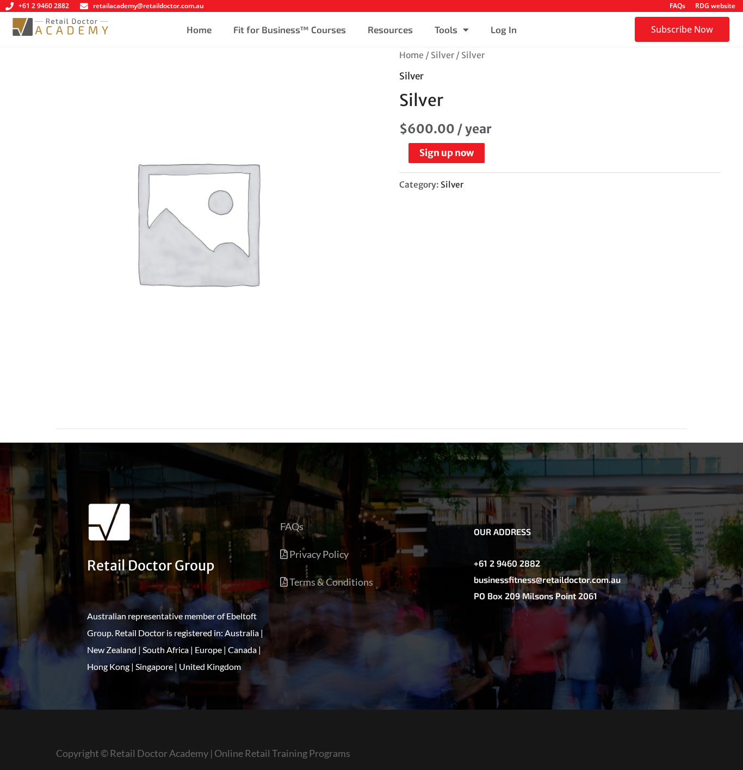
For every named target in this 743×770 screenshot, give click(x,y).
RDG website (715, 5)
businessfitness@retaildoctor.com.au (547, 579)
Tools (446, 29)
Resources (390, 29)
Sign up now (446, 153)
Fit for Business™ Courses (289, 29)
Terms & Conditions (330, 582)
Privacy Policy (318, 554)
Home (199, 29)
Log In (504, 29)
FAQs (677, 5)
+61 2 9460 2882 (507, 563)
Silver (442, 55)
